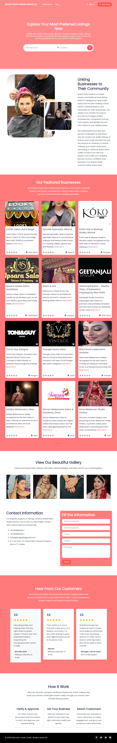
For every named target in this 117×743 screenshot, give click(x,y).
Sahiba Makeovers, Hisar (20, 409)
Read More (18, 243)
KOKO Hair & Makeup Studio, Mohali (91, 231)
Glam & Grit (49, 286)
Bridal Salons (47, 4)
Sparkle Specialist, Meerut (57, 229)
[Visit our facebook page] (96, 737)
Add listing (106, 4)
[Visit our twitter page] (101, 737)
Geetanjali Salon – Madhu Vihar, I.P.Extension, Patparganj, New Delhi (94, 289)
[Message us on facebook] (110, 737)
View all (58, 443)
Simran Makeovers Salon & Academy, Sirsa (58, 411)
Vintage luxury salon (54, 349)
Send (66, 562)
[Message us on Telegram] (105, 737)
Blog (57, 4)
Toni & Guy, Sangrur (17, 349)
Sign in (91, 4)
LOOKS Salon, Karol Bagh (20, 229)
